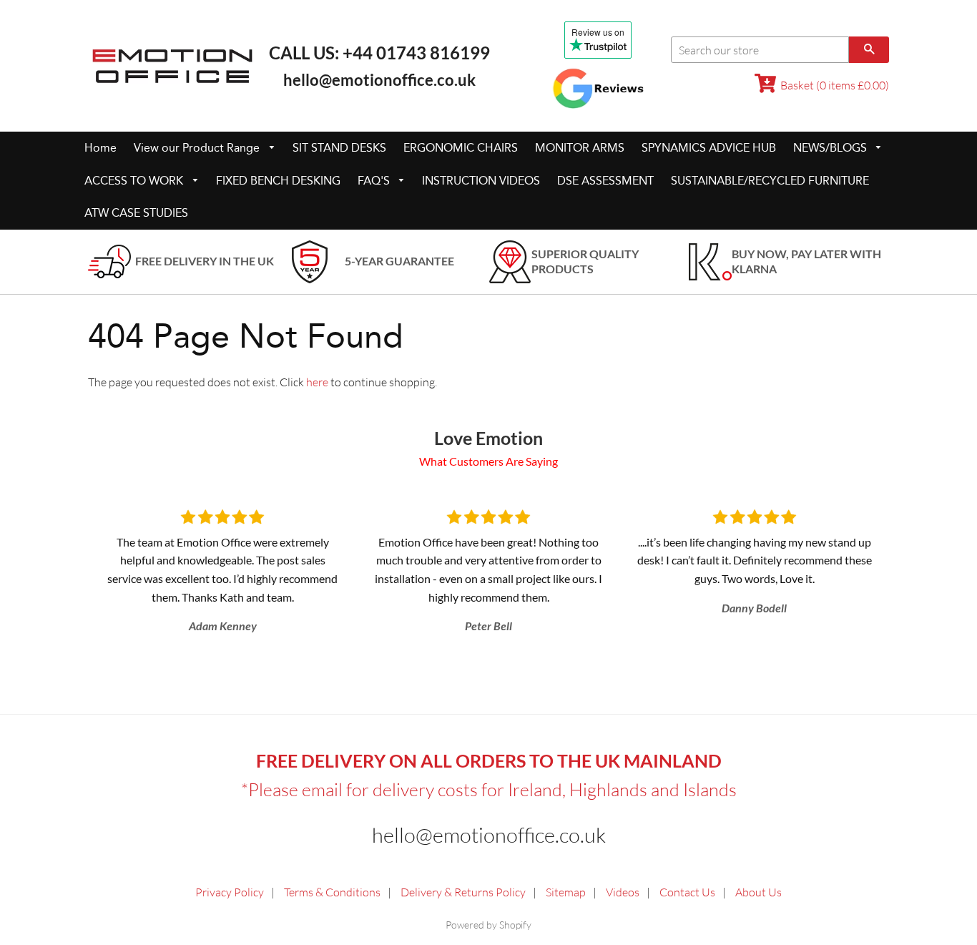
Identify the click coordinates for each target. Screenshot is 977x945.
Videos (622, 892)
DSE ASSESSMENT (605, 180)
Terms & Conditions (332, 892)
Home (100, 148)
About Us (758, 892)
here (317, 382)
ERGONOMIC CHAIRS (460, 148)
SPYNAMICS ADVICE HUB (709, 148)
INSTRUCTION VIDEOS (481, 180)
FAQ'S (375, 180)
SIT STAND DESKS (339, 148)
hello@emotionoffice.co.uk (379, 79)
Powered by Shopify (488, 925)
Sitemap (566, 892)
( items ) (834, 85)
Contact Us (687, 892)
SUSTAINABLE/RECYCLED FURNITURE (770, 180)
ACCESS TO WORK (135, 180)
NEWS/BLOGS (831, 148)
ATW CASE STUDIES (136, 213)
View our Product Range (198, 148)
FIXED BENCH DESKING (278, 180)
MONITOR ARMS (579, 148)
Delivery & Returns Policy (463, 892)
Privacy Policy (229, 892)
